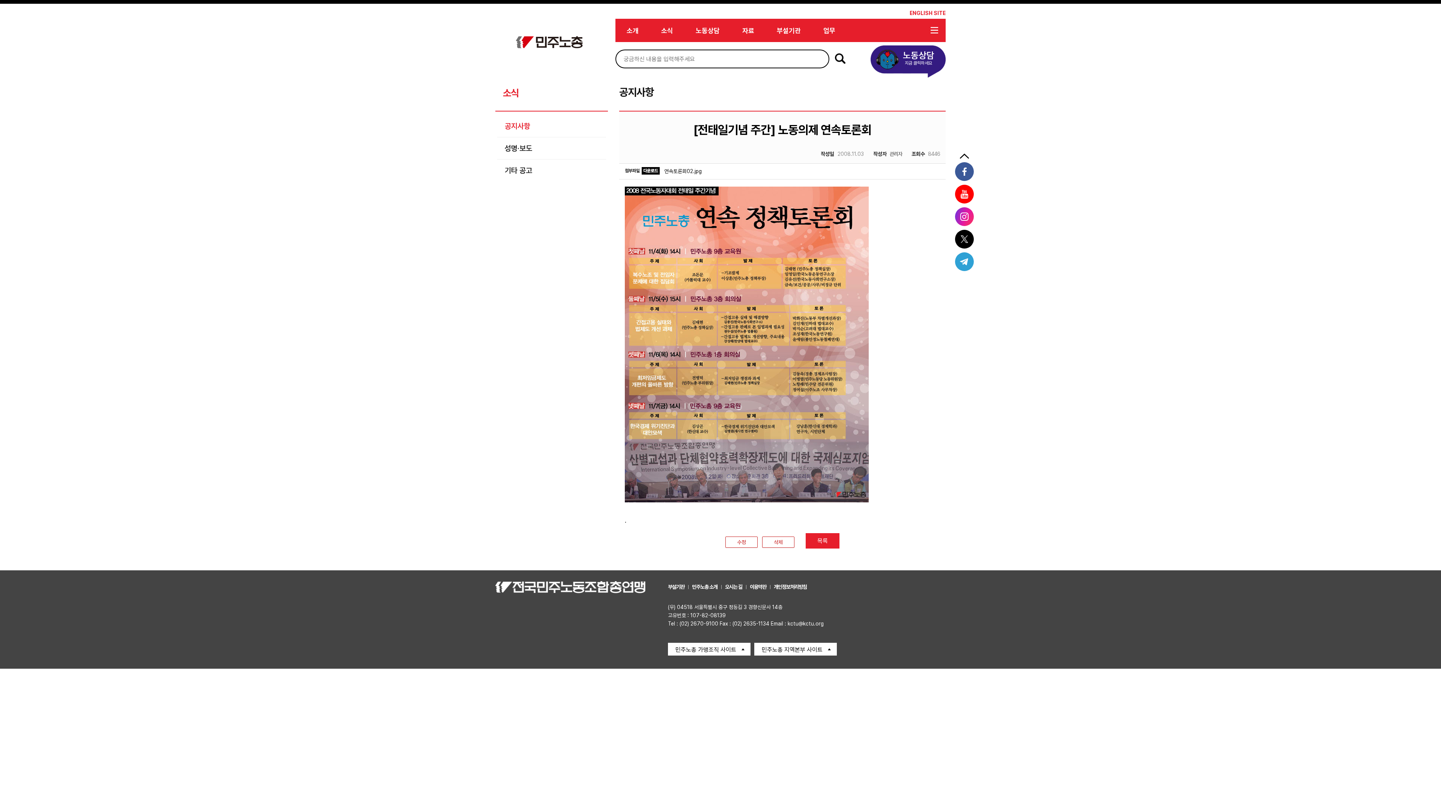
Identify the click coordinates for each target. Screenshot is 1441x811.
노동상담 (708, 31)
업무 (829, 31)
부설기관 (789, 31)
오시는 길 (733, 587)
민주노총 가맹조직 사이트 (705, 649)
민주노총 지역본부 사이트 (792, 649)
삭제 (778, 542)
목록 (822, 540)
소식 (667, 31)
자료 (748, 31)
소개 (633, 31)
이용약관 (758, 587)
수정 (741, 542)
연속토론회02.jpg (683, 171)
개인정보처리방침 (790, 587)
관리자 (887, 154)
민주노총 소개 (704, 587)
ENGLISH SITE (928, 13)
